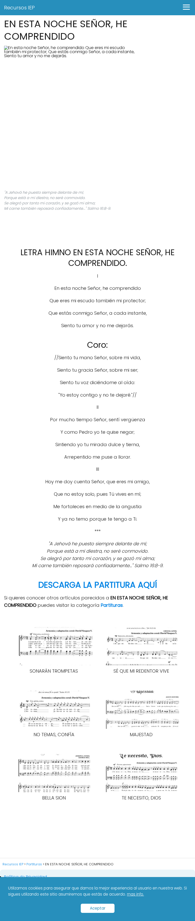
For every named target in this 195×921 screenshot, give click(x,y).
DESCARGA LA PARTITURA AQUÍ (97, 585)
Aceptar (97, 908)
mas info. (135, 894)
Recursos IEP (19, 7)
